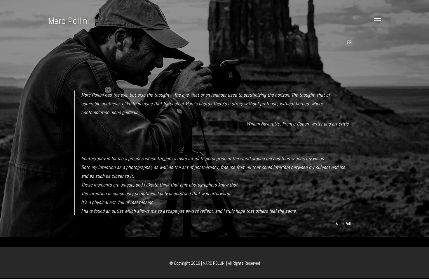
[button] (377, 21)
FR (349, 42)
